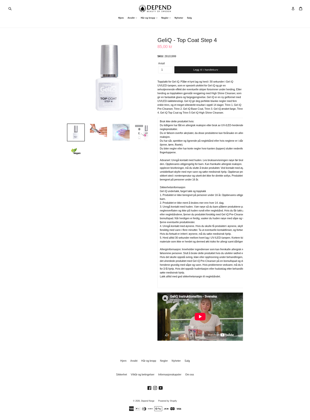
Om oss (189, 374)
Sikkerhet (121, 374)
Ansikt (131, 17)
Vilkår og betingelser (142, 374)
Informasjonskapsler (169, 374)
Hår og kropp (148, 17)
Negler (165, 17)
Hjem (121, 17)
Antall (161, 63)
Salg (189, 17)
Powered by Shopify (167, 401)
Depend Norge (147, 401)
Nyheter (179, 17)
